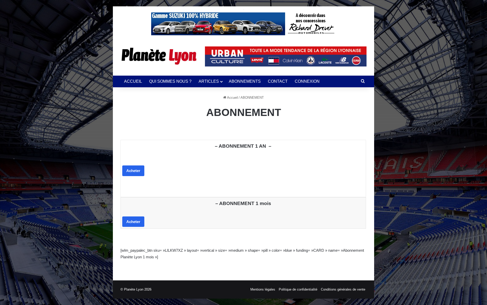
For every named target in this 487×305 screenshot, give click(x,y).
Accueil (232, 97)
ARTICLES (209, 81)
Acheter (133, 170)
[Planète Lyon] (158, 56)
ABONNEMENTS (245, 81)
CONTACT (278, 81)
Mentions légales (262, 289)
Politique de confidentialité (298, 289)
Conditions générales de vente (343, 289)
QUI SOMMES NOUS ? (170, 81)
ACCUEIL (133, 81)
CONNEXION (307, 81)
